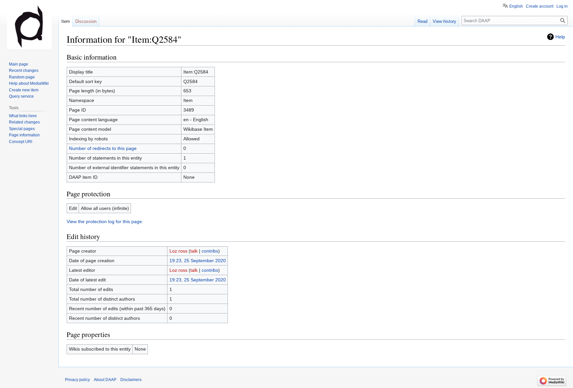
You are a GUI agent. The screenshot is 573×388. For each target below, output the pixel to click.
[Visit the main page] (29, 26)
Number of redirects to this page (103, 148)
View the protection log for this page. (105, 221)
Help (560, 36)
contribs (210, 251)
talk (194, 251)
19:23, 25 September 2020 (197, 260)
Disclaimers (131, 379)
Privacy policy (77, 379)
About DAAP (105, 379)
